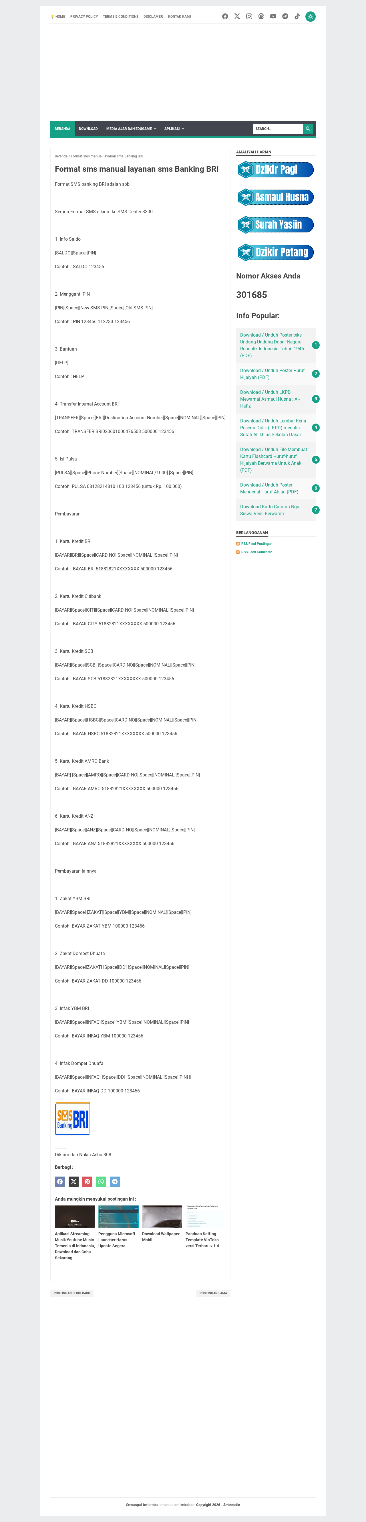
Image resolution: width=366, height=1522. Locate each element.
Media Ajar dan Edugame (129, 129)
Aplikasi (172, 129)
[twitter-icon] (237, 16)
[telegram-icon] (285, 16)
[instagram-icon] (249, 16)
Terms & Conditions (120, 17)
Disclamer (153, 17)
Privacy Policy (84, 17)
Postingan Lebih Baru (72, 1293)
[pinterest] (87, 1182)
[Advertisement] (183, 73)
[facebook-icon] (225, 16)
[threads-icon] (261, 16)
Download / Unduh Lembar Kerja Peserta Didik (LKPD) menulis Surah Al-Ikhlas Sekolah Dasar (273, 427)
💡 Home (57, 17)
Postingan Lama (213, 1293)
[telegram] (115, 1182)
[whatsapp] (101, 1182)
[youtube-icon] (273, 16)
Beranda (62, 129)
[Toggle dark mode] (310, 16)
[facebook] (60, 1182)
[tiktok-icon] (297, 16)
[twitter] (74, 1182)
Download (88, 129)
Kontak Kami (179, 17)
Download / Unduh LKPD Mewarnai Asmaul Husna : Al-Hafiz (270, 399)
